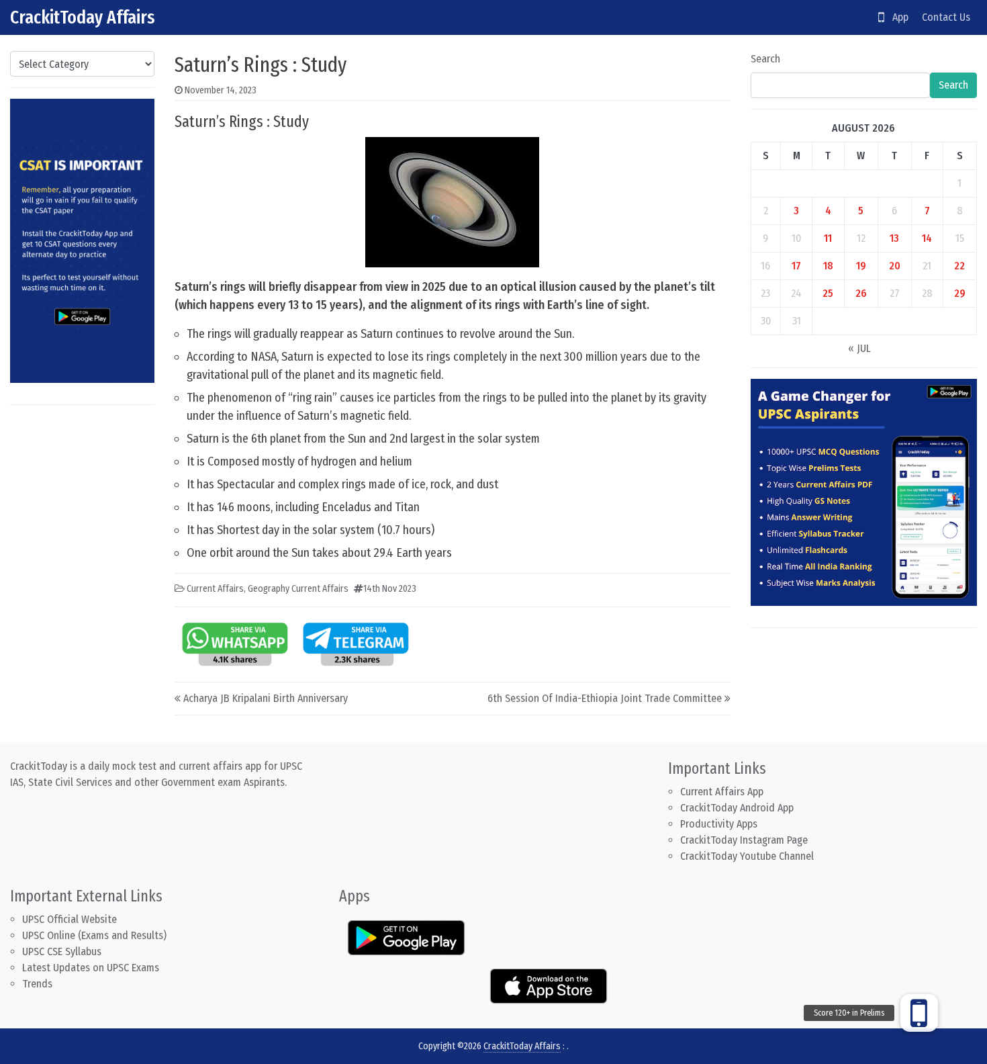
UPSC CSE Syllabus (63, 951)
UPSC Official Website (69, 919)
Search (765, 58)
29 (960, 293)
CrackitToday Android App (737, 807)
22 (959, 265)
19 (861, 265)
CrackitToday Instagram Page (744, 840)
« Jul (859, 348)
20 (894, 265)
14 (927, 238)
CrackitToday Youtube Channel (747, 856)
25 (827, 293)
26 (861, 293)
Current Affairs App (721, 791)
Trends (37, 983)
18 (828, 265)
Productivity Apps (718, 823)
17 (796, 265)
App (896, 17)
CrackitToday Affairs (82, 17)
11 (828, 238)
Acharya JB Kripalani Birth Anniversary (265, 698)
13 (894, 238)
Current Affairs (215, 588)
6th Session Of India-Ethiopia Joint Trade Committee (604, 698)
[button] (919, 1013)
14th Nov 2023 (389, 588)
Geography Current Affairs (298, 588)
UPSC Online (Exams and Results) (94, 935)
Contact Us (946, 17)
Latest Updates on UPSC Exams (90, 967)
